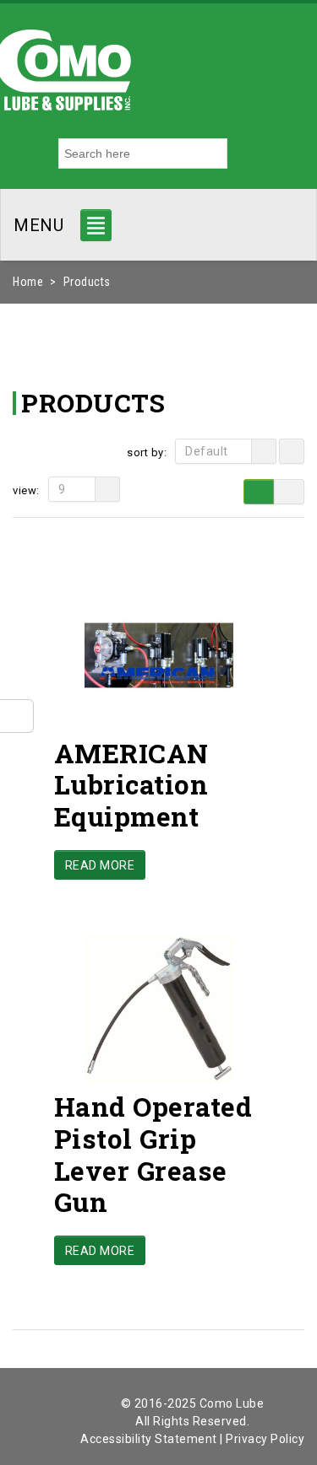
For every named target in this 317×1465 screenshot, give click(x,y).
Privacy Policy (265, 1439)
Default (206, 451)
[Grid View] (258, 491)
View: (26, 490)
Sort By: (147, 452)
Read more (100, 865)
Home (28, 281)
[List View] (289, 491)
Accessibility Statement (148, 1439)
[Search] (243, 153)
